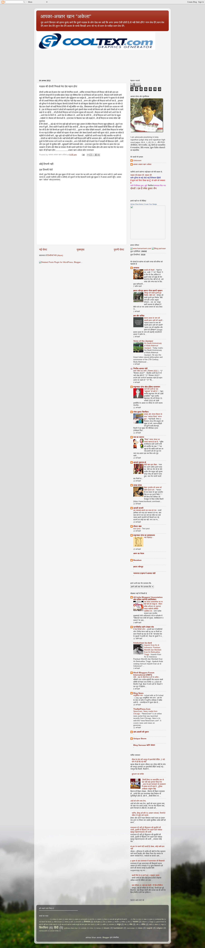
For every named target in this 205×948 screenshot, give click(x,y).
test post (137, 529)
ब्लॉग (98, 924)
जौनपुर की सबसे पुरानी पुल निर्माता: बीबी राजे (152, 294)
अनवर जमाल (68, 919)
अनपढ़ (54, 919)
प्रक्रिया (144, 922)
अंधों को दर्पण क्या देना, (138, 801)
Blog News (138, 693)
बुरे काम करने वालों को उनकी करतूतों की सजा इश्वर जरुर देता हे (77, 924)
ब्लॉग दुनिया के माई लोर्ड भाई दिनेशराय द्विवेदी (145, 178)
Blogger (105, 937)
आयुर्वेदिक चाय (138, 695)
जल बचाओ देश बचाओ (45, 922)
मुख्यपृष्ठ (80, 249)
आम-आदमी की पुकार (141, 732)
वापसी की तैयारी (149, 270)
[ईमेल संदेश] (83, 155)
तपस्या (66, 922)
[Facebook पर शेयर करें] (96, 154)
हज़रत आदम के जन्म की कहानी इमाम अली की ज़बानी (153, 319)
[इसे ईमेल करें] (88, 154)
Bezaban (137, 560)
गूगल (139, 919)
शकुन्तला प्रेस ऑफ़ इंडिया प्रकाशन (146, 387)
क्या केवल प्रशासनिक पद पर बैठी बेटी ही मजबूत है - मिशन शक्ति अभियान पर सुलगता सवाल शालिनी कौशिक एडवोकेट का (153, 606)
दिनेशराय (87, 922)
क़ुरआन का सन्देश (138, 774)
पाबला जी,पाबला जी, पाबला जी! (141, 175)
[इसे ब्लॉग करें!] (90, 154)
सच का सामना (138, 437)
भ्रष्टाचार (111, 924)
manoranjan (131, 928)
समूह (162, 924)
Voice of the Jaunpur (143, 341)
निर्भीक (123, 922)
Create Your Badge (150, 204)
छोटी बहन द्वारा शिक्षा (150, 465)
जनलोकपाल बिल (159, 919)
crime (91, 928)
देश (104, 922)
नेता (129, 922)
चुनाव (150, 919)
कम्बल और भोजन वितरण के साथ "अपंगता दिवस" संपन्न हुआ (153, 416)
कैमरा (105, 919)
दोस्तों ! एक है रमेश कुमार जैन (143, 188)
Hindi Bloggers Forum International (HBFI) (143, 674)
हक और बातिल (138, 316)
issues (106, 928)
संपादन (156, 924)
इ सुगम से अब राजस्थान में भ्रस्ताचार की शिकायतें (147, 861)
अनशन (76, 919)
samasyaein (43, 931)
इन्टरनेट (92, 919)
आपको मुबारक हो (139, 462)
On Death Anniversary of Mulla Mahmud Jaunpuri (153, 345)
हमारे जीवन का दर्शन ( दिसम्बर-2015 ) (146, 371)
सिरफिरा (43, 927)
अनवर (60, 919)
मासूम (119, 924)
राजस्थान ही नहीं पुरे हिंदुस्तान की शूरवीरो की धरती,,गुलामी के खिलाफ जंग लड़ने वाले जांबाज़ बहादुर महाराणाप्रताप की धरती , (146, 829)
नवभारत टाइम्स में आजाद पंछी (144, 573)
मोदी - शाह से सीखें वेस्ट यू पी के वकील (146, 677)
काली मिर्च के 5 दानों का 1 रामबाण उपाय (145, 875)
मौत (125, 924)
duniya (98, 928)
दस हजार (78, 922)
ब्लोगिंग (104, 924)
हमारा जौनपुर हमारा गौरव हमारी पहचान (147, 291)
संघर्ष (150, 924)
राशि (137, 924)
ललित (143, 924)
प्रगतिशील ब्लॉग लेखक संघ (143, 627)
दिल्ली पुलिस (97, 922)
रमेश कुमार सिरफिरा (141, 412)
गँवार (134, 919)
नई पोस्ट (43, 249)
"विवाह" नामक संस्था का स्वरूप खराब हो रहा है (152, 440)
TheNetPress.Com (141, 709)
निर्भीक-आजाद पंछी (140, 369)
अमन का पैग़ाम (138, 553)
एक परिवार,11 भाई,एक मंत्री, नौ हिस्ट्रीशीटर (147, 885)
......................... (44, 919)
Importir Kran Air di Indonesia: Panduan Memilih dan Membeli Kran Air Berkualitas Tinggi (152, 649)
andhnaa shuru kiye (71, 928)
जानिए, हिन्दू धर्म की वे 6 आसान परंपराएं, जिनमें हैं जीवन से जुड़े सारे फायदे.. (148, 814)
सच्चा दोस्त (137, 485)
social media (54, 931)
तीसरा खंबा (137, 526)
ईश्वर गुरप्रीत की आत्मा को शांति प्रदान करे (153, 488)
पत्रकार (135, 922)
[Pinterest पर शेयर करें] (98, 154)
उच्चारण (99, 919)
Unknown (137, 160)
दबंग (72, 922)
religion (159, 928)
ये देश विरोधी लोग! (139, 629)
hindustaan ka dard (142, 643)
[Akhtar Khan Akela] (147, 238)
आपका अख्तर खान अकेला (142, 164)
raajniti (149, 928)
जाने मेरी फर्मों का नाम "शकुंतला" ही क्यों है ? (151, 390)
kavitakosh (118, 928)
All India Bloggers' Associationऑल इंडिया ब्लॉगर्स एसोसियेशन (148, 598)
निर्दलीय (117, 922)
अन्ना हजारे (84, 919)
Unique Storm (139, 739)
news (140, 928)
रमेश (130, 924)
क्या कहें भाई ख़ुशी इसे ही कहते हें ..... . (120, 919)
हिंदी (56, 927)
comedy (83, 928)
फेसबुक (151, 922)
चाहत (145, 919)
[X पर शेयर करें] (93, 154)
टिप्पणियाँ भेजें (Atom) (55, 255)
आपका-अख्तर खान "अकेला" (65, 16)
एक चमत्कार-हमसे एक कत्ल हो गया (145, 510)
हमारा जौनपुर (138, 567)
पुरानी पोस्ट (119, 249)
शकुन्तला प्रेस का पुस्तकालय (144, 535)
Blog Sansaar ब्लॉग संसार (144, 745)
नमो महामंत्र (148, 537)
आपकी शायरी (138, 508)
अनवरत (136, 268)
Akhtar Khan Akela (136, 204)
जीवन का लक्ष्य (58, 922)
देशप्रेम (110, 922)
